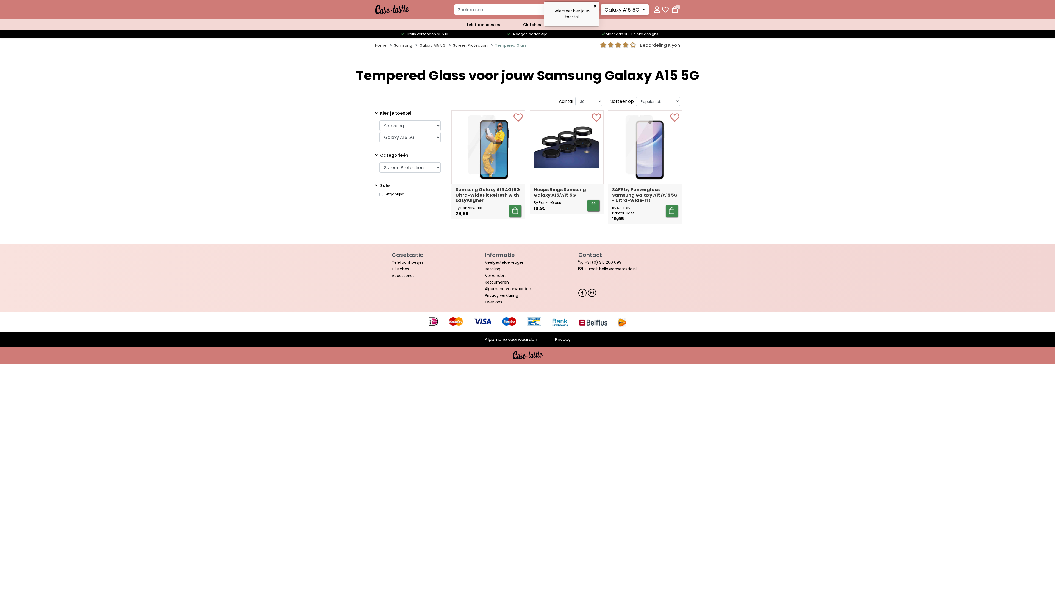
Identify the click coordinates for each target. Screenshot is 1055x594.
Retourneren (497, 282)
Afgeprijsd (395, 194)
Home (381, 45)
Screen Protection (470, 45)
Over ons (493, 302)
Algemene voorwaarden (508, 289)
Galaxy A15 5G (622, 9)
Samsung (403, 45)
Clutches (532, 25)
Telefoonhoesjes (483, 25)
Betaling (492, 269)
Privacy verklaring (501, 295)
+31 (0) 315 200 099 (603, 262)
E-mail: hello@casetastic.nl (611, 269)
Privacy (563, 339)
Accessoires (403, 275)
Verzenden (495, 275)
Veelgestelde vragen (504, 262)
